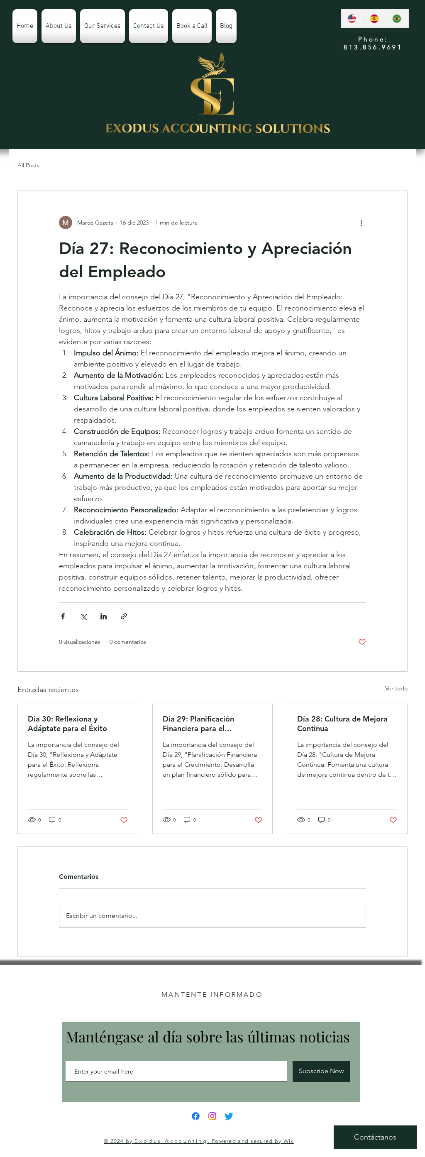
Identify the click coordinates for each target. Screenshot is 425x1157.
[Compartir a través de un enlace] (124, 616)
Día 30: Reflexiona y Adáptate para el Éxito (67, 723)
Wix (288, 1141)
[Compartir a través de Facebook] (63, 616)
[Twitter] (229, 1116)
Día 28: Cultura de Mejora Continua (342, 723)
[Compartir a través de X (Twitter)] (83, 616)
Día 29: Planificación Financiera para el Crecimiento (198, 723)
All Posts (28, 165)
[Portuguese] (397, 18)
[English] (353, 18)
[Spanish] (375, 18)
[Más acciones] (361, 222)
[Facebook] (196, 1116)
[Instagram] (212, 1116)
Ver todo (396, 688)
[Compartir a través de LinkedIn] (103, 616)
